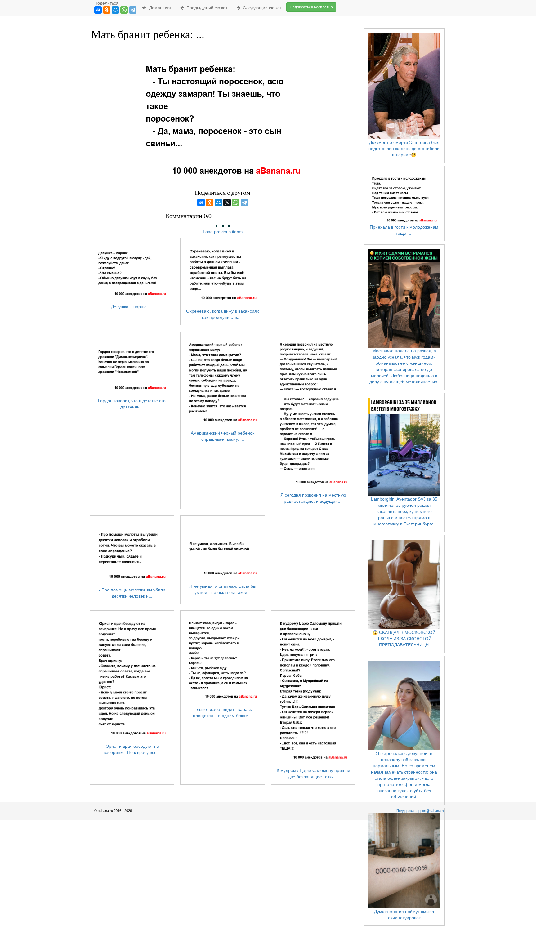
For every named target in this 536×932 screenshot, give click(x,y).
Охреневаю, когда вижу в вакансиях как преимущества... (222, 314)
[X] (227, 202)
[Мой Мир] (115, 10)
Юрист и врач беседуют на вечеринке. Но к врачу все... (132, 749)
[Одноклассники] (106, 10)
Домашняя (159, 7)
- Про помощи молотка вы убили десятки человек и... (132, 593)
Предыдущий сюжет (205, 7)
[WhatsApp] (124, 10)
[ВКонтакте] (98, 10)
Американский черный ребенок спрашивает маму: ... (222, 436)
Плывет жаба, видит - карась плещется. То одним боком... (222, 712)
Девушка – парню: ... (132, 306)
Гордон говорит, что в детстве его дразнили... (132, 403)
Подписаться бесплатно (311, 7)
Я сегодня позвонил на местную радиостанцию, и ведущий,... (313, 498)
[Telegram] (132, 10)
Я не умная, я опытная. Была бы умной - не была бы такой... (222, 589)
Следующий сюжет (261, 7)
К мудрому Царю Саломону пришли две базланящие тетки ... (313, 773)
